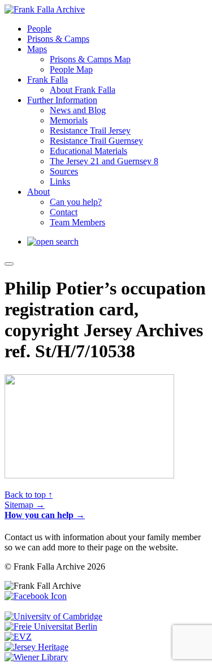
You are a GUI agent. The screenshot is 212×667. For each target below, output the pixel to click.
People (39, 28)
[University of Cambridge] (53, 616)
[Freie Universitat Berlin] (51, 626)
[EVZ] (18, 637)
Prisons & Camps (58, 39)
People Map (71, 69)
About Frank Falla (82, 90)
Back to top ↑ (29, 494)
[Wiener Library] (36, 657)
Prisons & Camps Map (90, 59)
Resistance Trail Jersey (90, 130)
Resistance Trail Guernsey (96, 141)
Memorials (69, 120)
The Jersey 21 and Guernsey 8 (104, 161)
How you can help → (45, 515)
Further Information (62, 100)
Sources (64, 171)
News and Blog (78, 110)
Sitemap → (25, 505)
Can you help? (76, 202)
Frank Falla (47, 79)
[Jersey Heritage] (36, 647)
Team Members (77, 222)
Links (60, 181)
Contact (63, 212)
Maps (37, 49)
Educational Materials (88, 151)
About (38, 191)
